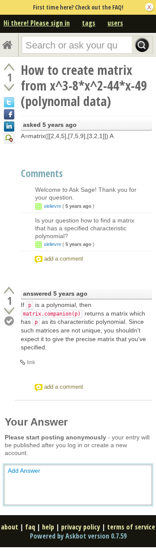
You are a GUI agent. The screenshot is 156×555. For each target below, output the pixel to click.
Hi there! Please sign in (36, 23)
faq (30, 527)
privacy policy (80, 527)
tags (88, 23)
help (48, 527)
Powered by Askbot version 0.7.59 (78, 536)
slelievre (52, 206)
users (115, 23)
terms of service (131, 527)
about (9, 527)
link (31, 362)
